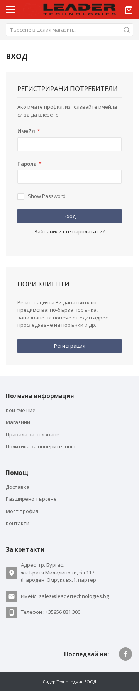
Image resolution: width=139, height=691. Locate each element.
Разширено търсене (31, 498)
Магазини (18, 422)
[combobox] (69, 29)
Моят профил (22, 511)
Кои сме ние (21, 410)
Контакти (17, 523)
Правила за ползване (32, 434)
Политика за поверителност (41, 446)
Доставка (17, 486)
